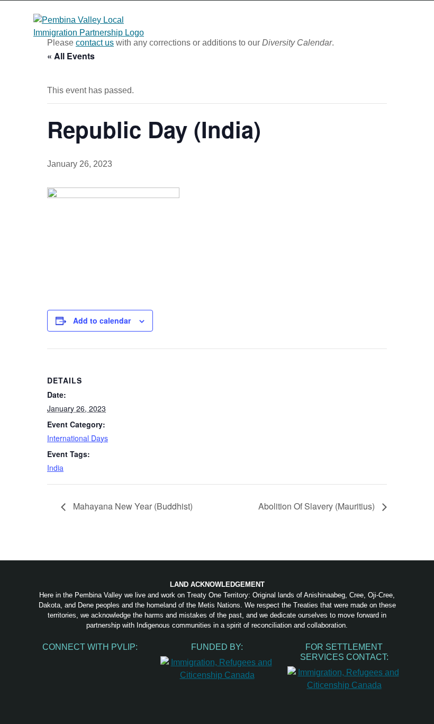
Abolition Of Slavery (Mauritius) (317, 506)
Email (134, 662)
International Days (77, 438)
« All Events (71, 56)
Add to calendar (102, 320)
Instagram (68, 662)
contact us (95, 42)
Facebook (45, 662)
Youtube (90, 662)
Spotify (112, 662)
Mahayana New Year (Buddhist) (132, 506)
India (55, 467)
